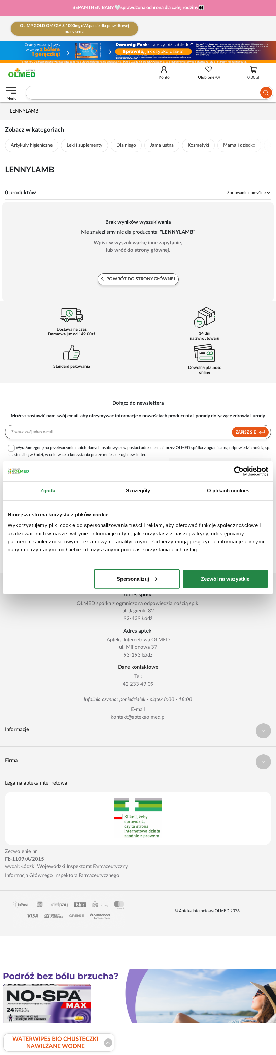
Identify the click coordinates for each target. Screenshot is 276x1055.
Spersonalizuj (133, 578)
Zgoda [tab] (48, 490)
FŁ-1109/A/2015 (24, 859)
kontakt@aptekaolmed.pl (138, 717)
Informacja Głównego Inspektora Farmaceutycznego (62, 875)
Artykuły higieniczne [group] (32, 145)
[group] (138, 8)
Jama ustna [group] (162, 145)
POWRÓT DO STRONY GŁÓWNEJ (140, 279)
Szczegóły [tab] (138, 490)
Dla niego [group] (126, 145)
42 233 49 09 (138, 684)
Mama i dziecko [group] (239, 145)
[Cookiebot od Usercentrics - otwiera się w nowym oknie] (238, 471)
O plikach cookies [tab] (228, 490)
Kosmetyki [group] (198, 145)
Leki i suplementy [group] (84, 145)
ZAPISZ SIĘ (246, 432)
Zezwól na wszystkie (225, 578)
